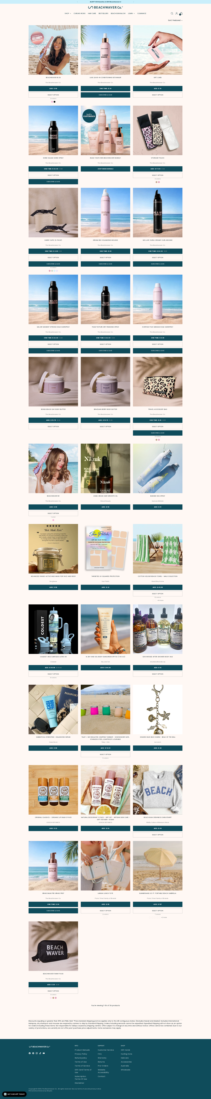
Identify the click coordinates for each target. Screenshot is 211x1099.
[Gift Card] (157, 50)
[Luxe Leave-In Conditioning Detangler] (105, 50)
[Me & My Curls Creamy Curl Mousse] (157, 212)
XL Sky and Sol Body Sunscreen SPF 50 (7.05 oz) (105, 657)
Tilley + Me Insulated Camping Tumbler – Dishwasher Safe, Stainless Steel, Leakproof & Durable (105, 738)
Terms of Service (82, 1066)
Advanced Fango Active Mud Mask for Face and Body (53, 576)
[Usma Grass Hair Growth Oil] (105, 468)
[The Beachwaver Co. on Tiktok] (40, 1053)
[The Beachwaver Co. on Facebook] (30, 1053)
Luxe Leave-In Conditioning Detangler (105, 77)
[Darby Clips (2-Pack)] (53, 212)
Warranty (102, 1058)
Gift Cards (125, 1050)
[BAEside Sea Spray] (157, 468)
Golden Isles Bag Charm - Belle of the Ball (157, 737)
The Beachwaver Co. (49, 1089)
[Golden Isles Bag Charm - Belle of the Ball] (157, 709)
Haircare (125, 1058)
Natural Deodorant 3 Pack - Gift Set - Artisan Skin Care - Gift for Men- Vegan (105, 818)
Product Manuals (82, 1050)
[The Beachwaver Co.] (105, 7)
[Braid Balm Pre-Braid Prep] (53, 865)
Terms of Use (81, 1062)
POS (30, 1091)
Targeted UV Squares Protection (106, 576)
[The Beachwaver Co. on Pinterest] (33, 1053)
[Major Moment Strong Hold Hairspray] (53, 299)
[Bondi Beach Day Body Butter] (53, 381)
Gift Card (158, 77)
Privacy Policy (81, 1054)
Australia (125, 1066)
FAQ (100, 1054)
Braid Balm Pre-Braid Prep (53, 893)
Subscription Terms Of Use (81, 1077)
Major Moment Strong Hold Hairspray (53, 327)
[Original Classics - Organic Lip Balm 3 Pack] (53, 790)
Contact (101, 1076)
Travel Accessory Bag (157, 409)
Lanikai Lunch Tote (105, 893)
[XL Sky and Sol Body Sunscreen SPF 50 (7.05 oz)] (105, 629)
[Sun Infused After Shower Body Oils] (157, 629)
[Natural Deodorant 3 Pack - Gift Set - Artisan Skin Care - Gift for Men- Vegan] (105, 790)
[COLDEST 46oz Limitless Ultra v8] (53, 629)
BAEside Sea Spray (157, 496)
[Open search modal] (172, 13)
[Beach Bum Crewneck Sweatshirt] (157, 790)
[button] (14, 1094)
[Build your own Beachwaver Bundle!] (105, 130)
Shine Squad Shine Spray (53, 158)
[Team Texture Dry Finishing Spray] (105, 299)
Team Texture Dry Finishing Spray (105, 327)
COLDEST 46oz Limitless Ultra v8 (53, 657)
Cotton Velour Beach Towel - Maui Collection (157, 576)
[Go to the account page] (176, 13)
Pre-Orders (103, 1066)
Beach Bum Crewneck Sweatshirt (158, 817)
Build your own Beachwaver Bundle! (105, 158)
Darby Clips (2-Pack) (53, 240)
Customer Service (106, 1050)
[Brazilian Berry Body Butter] (105, 381)
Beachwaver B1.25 (53, 77)
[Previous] (77, 2)
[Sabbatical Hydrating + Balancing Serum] (53, 709)
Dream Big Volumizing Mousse (105, 240)
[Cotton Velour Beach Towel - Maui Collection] (157, 548)
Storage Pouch (157, 158)
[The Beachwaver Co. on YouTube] (44, 1053)
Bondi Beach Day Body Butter (53, 409)
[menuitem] (79, 13)
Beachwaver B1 (53, 496)
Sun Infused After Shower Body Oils (158, 657)
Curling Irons (126, 1054)
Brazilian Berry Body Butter (105, 409)
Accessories (126, 1062)
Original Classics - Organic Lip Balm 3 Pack (53, 817)
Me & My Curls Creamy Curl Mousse (157, 240)
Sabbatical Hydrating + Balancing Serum (53, 737)
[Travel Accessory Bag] (157, 381)
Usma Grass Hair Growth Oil (105, 496)
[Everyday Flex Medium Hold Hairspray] (157, 299)
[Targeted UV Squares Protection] (105, 548)
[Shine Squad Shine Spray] (53, 130)
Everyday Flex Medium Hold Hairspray (157, 327)
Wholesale (125, 1070)
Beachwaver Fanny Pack (53, 974)
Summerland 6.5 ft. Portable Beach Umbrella (157, 893)
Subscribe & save (105, 95)
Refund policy (81, 1058)
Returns (101, 1062)
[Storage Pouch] (157, 130)
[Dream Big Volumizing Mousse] (105, 212)
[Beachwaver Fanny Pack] (53, 946)
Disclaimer (79, 1083)
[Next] (133, 2)
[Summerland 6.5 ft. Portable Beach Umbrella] (157, 865)
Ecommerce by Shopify (43, 1091)
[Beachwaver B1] (53, 468)
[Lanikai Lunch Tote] (105, 865)
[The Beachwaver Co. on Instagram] (37, 1053)
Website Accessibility (103, 1071)
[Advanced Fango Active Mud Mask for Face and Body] (53, 548)
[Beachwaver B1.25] (53, 50)
